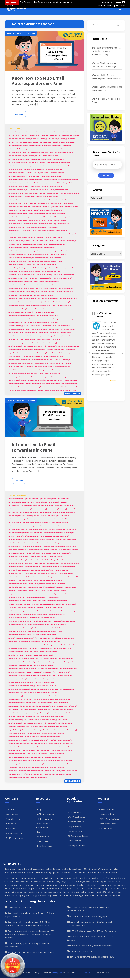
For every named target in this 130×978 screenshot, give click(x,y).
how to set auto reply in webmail (48, 298)
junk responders (13, 332)
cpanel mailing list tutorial (36, 220)
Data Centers (12, 814)
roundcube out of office (15, 736)
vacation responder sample (17, 380)
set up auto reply (27, 363)
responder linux (70, 349)
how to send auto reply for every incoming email (23, 292)
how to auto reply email (42, 268)
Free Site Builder (106, 809)
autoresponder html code (55, 193)
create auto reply (53, 227)
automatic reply (34, 176)
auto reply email (34, 135)
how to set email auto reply (17, 302)
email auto (40, 237)
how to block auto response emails (63, 268)
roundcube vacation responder (32, 356)
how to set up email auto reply (44, 312)
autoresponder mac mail (32, 566)
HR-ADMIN (31, 33)
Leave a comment (72, 394)
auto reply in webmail (67, 139)
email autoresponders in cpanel (18, 247)
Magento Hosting (76, 821)
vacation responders (70, 380)
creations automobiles (15, 234)
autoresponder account (38, 186)
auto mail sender (13, 135)
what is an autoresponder (69, 383)
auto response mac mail (16, 529)
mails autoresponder (57, 716)
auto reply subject (34, 145)
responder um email (26, 353)
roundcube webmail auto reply (53, 356)
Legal (39, 832)
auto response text (59, 159)
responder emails (39, 349)
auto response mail (35, 156)
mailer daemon (13, 339)
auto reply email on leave (16, 139)
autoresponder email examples (18, 190)
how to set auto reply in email (43, 295)
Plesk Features (105, 828)
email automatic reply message (66, 241)
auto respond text (14, 149)
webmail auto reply (25, 767)
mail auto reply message (40, 332)
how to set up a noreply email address (39, 302)
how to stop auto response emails (19, 329)
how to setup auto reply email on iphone (21, 322)
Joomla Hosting (75, 812)
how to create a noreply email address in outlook (44, 271)
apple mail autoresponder (48, 499)
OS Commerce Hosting (78, 836)
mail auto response (14, 336)
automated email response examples (58, 162)
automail (42, 162)
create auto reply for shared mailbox (19, 230)
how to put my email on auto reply (46, 288)
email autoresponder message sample (35, 244)
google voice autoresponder (17, 254)
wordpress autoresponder (68, 390)
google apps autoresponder (42, 251)
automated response (44, 166)
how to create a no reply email (18, 271)
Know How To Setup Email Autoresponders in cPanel (38, 81)
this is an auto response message (59, 366)
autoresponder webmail (65, 203)
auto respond (67, 145)
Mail (21, 332)
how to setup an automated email (47, 315)
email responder (49, 247)
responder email (27, 349)
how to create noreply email (62, 278)
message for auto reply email (17, 343)
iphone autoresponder (61, 702)
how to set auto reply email (64, 292)
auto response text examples (17, 162)
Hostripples (57, 973)
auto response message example (18, 159)
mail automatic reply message (32, 336)
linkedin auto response (27, 706)
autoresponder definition (55, 186)
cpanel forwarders (70, 217)
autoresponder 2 (24, 186)
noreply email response (34, 346)
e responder (12, 237)
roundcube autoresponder (56, 733)
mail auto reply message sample (60, 332)
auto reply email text (32, 139)
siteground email (63, 747)
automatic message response (17, 176)
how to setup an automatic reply (47, 319)
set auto (57, 360)
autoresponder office (61, 200)
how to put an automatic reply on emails (21, 288)
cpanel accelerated (57, 207)
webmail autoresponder (33, 383)
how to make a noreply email (43, 285)
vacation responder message (37, 377)
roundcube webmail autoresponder (19, 360)
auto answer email (30, 132)
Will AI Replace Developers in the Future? (107, 101)
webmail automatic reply (16, 383)
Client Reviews (13, 819)
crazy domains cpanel (15, 224)
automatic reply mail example (17, 179)
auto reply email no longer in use (68, 135)
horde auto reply (28, 258)
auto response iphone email (57, 526)
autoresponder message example (19, 200)
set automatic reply (14, 363)
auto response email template (17, 156)
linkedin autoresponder (43, 706)
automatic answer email (60, 166)
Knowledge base (44, 846)
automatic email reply (15, 169)
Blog (39, 809)
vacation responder (37, 373)
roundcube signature (14, 356)
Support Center (44, 836)
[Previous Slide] (89, 352)
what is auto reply (35, 387)
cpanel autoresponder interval (17, 213)
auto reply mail (13, 142)
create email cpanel (39, 230)
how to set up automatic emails (62, 305)
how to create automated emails (64, 275)
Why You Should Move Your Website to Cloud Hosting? (104, 65)
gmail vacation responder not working (20, 251)
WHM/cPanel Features (109, 819)
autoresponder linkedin (15, 196)
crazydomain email (64, 224)
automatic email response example (38, 173)
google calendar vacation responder (64, 251)
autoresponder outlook (15, 203)
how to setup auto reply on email (18, 326)
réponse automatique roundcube (68, 346)
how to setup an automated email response (22, 319)
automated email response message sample (22, 166)
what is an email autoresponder (18, 387)
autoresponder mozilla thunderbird (42, 200)
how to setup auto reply (67, 319)
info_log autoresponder (68, 329)
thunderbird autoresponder (16, 370)
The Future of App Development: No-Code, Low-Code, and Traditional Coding (106, 51)
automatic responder (35, 179)
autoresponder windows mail (17, 207)
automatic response (50, 179)
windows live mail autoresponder (48, 390)
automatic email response (16, 173)
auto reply (24, 135)
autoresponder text (30, 203)
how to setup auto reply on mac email (20, 699)
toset (28, 370)
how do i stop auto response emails (19, 264)
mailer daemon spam (43, 339)
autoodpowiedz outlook (33, 183)
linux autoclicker (57, 706)
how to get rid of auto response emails (46, 281)
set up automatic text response (45, 363)
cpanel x (63, 220)
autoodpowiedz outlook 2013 (51, 183)
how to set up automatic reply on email (41, 309)
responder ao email (14, 349)
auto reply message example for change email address (57, 142)
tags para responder (26, 366)
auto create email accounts (46, 132)
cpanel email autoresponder (17, 217)
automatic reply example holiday (51, 176)
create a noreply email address (36, 227)
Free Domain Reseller (108, 823)
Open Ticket (42, 841)
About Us (10, 809)
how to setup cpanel (64, 326)
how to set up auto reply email (40, 305)
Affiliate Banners (44, 819)
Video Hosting (74, 840)
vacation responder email (53, 373)
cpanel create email (58, 213)
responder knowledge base (55, 349)
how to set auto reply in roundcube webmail (22, 298)
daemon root (60, 234)
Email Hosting (15, 128)
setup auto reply (13, 366)
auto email (60, 132)
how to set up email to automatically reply (21, 315)
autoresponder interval (71, 193)
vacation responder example (17, 377)
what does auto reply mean (50, 383)
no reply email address (59, 343)
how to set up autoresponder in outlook (20, 312)
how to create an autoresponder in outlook (21, 275)
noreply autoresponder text (17, 346)
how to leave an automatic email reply (20, 285)
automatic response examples (68, 179)
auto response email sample (64, 152)
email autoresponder (14, 244)
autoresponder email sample (59, 190)
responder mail (13, 353)
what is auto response (50, 387)
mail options (61, 336)
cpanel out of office (53, 220)
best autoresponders (34, 207)
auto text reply (33, 162)
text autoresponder (41, 366)
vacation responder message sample (60, 377)
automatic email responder (54, 169)
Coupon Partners (14, 833)
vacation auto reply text (39, 370)
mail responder (71, 336)
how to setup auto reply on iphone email (43, 326)
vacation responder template (36, 380)
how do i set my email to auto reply (19, 261)
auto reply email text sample (50, 139)
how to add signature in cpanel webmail (20, 268)
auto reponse (46, 145)
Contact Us (11, 823)
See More (19, 114)
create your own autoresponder (57, 230)
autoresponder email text (37, 193)
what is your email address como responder (22, 390)
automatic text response (16, 183)
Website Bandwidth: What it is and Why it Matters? (107, 89)
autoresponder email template (18, 193)
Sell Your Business (14, 838)
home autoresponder (14, 258)
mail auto (28, 332)
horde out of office (55, 258)
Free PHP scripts (106, 814)
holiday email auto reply (58, 254)
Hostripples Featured (18, 495)
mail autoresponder (49, 336)
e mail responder (71, 234)
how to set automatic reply (68, 298)
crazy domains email (30, 224)
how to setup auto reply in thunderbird (47, 322)
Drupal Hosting (75, 826)
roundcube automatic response (37, 733)
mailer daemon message (27, 339)
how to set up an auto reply (61, 302)
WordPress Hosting (77, 817)
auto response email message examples (40, 152)
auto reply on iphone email (16, 516)
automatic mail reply (57, 173)
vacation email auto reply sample (19, 373)
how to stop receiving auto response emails (45, 329)
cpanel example (33, 217)
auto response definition (39, 149)
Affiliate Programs (45, 814)
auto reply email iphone (45, 505)
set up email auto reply (63, 363)
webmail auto (12, 767)
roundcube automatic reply (16, 733)
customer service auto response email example (39, 234)
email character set (36, 247)
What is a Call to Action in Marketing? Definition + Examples (107, 77)
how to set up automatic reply (17, 309)
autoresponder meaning (50, 196)
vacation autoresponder (55, 370)
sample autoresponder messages (42, 360)
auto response (25, 149)
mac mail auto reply (70, 706)
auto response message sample (41, 159)
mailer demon (56, 339)
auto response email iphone (17, 152)
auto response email (55, 149)
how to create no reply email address (40, 278)
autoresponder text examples (47, 203)
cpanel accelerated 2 (71, 207)
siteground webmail (14, 750)
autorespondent (66, 183)
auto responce (56, 145)
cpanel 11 (46, 207)
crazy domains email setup (47, 224)
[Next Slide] (122, 352)
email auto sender (37, 241)
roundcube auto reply (40, 353)
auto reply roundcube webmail (17, 145)
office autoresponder (50, 346)
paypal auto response (65, 723)
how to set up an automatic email (19, 305)
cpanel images (22, 220)
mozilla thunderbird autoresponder (40, 343)
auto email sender (71, 132)
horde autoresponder (41, 258)
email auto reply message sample (19, 241)
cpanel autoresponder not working (39, 213)
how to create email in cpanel (17, 278)
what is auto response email (67, 387)
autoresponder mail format (33, 196)
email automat (49, 241)
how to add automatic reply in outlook (44, 264)
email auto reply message (53, 237)
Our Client (11, 828)
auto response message (50, 156)
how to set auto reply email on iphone (20, 295)
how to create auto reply (44, 275)
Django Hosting (75, 831)
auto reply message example (29, 142)
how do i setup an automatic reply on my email (47, 261)
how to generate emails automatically (20, 281)
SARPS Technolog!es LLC (85, 973)
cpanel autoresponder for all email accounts (48, 210)
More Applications (76, 845)
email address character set (26, 237)
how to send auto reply (66, 288)
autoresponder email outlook (39, 190)
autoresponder (13, 186)
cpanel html (12, 220)
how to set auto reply (47, 292)
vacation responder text (54, 380)
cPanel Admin (12, 210)
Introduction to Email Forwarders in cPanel (33, 447)
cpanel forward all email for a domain (51, 217)
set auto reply (66, 360)
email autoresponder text (57, 244)
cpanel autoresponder (25, 210)
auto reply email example (49, 135)
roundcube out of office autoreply (59, 353)
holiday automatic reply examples (38, 254)
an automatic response (15, 132)
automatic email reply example (34, 169)
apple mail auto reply (31, 499)
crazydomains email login (16, 227)
